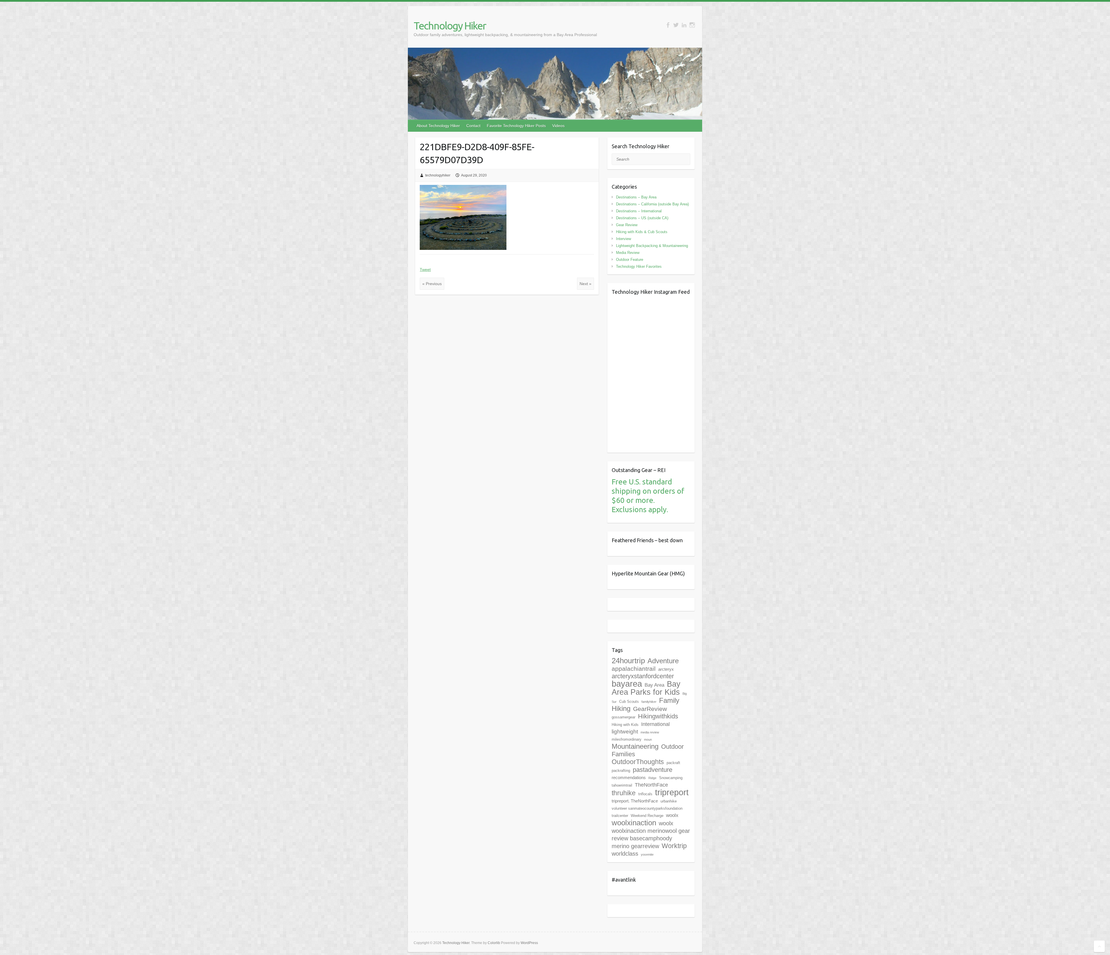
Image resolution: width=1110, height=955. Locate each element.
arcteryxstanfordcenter (643, 676)
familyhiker (648, 701)
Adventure (663, 661)
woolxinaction (634, 822)
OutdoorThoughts (638, 762)
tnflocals (645, 794)
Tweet (425, 269)
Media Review (627, 252)
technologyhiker (437, 175)
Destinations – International (639, 211)
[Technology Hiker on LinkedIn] (684, 25)
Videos (558, 125)
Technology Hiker (450, 25)
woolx (672, 815)
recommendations (629, 777)
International (655, 724)
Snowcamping (670, 778)
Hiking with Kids (625, 724)
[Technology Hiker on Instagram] (692, 25)
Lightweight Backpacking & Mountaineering (652, 246)
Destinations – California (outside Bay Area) (652, 204)
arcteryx (666, 669)
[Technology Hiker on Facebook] (668, 25)
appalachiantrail (634, 668)
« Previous (432, 283)
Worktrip (674, 846)
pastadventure (652, 769)
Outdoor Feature (629, 259)
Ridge (652, 778)
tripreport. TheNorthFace (635, 800)
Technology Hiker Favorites (639, 266)
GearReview (650, 708)
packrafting (621, 770)
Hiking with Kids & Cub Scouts (641, 232)
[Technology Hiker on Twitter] (676, 25)
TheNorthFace (651, 785)
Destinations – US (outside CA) (642, 218)
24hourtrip (628, 661)
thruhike (624, 793)
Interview (623, 239)
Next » (585, 283)
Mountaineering (635, 746)
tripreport (672, 792)
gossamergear (623, 717)
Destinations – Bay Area (636, 197)
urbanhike (669, 801)
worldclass (625, 853)
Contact (473, 125)
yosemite (647, 854)
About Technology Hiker (438, 125)
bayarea (627, 683)
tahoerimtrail (622, 785)
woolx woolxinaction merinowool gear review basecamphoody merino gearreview (651, 834)
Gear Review (626, 225)
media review (650, 732)
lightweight (625, 732)
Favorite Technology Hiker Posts (516, 125)
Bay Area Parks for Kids (646, 688)
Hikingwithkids (658, 716)
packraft (673, 763)
